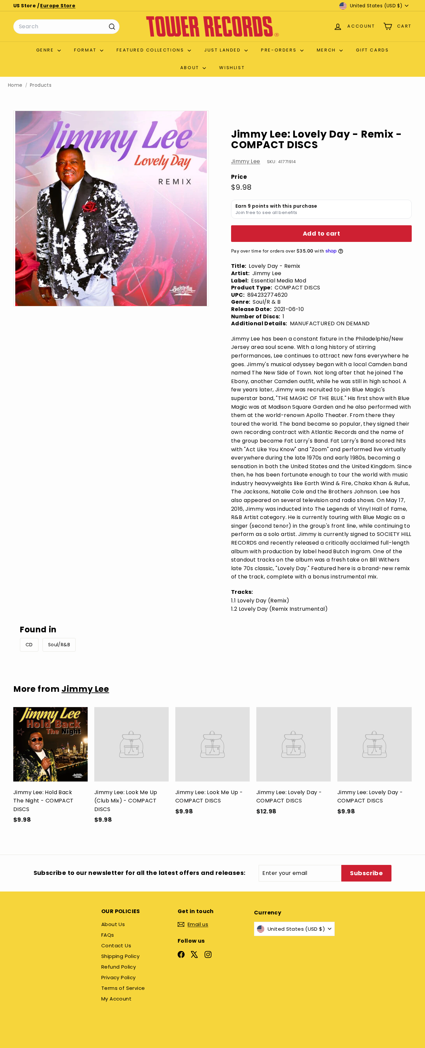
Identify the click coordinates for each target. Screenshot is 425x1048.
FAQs (107, 934)
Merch (327, 50)
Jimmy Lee (245, 161)
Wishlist (232, 67)
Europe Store (57, 5)
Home (15, 85)
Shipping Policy (120, 956)
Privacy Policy (118, 977)
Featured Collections (151, 50)
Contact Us (116, 945)
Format (86, 50)
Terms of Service (123, 988)
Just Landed (223, 50)
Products (40, 85)
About (190, 67)
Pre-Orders (279, 50)
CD (29, 644)
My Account (116, 998)
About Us (113, 924)
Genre (46, 50)
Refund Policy (118, 966)
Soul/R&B (59, 644)
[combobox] (66, 26)
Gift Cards (372, 50)
